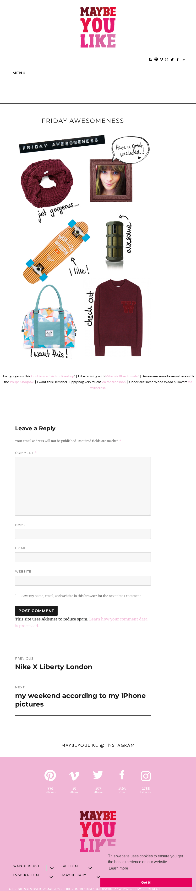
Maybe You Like (59, 889)
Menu (19, 73)
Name (20, 525)
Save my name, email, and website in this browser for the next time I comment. (82, 596)
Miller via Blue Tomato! (122, 376)
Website (23, 571)
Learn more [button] (118, 868)
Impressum (83, 889)
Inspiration (26, 875)
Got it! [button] (146, 882)
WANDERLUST (26, 866)
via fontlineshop (114, 382)
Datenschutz (105, 889)
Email (20, 548)
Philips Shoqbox (21, 382)
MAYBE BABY (74, 875)
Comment (26, 453)
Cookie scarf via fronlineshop (52, 376)
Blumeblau (151, 889)
